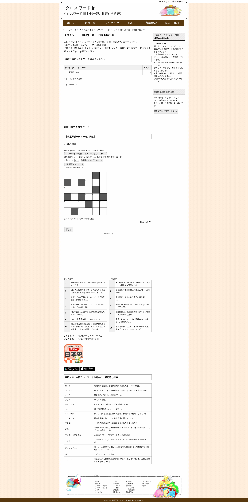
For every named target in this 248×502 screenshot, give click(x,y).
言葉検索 (151, 23)
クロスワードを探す (101, 486)
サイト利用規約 (130, 490)
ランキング (111, 23)
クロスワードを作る (101, 488)
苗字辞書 (128, 486)
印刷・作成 (172, 23)
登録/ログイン (178, 1)
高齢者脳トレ (146, 483)
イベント (116, 481)
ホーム (71, 23)
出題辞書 (128, 481)
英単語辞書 (129, 483)
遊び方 (144, 486)
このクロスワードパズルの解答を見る (79, 219)
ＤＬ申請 (116, 488)
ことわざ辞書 (130, 488)
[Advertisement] (108, 104)
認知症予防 (129, 492)
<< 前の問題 (70, 144)
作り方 (132, 23)
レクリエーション (147, 481)
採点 (68, 229)
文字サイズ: (69, 160)
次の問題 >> (146, 222)
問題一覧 (90, 23)
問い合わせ (116, 492)
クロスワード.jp (80, 8)
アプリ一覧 (98, 492)
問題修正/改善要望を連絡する (166, 111)
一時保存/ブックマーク (74, 164)
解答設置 (116, 490)
